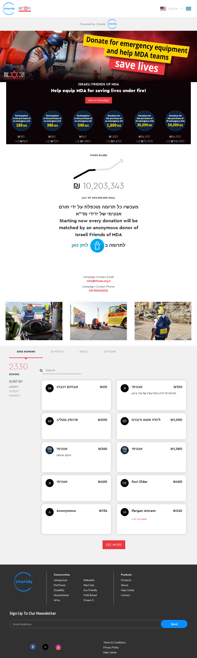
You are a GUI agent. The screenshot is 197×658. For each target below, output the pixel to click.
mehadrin (89, 580)
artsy (57, 600)
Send (174, 624)
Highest (14, 395)
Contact (125, 595)
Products (126, 580)
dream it (89, 600)
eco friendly (90, 590)
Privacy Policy (111, 647)
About (124, 585)
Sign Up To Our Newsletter (33, 613)
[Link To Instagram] (58, 647)
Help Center (127, 590)
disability (59, 590)
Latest (13, 386)
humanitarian (61, 595)
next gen (89, 585)
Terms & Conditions (114, 642)
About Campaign (98, 100)
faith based (90, 595)
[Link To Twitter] (45, 647)
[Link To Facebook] (33, 647)
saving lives (60, 580)
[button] (188, 8)
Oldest (14, 391)
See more (114, 544)
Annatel (142, 519)
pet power (60, 585)
